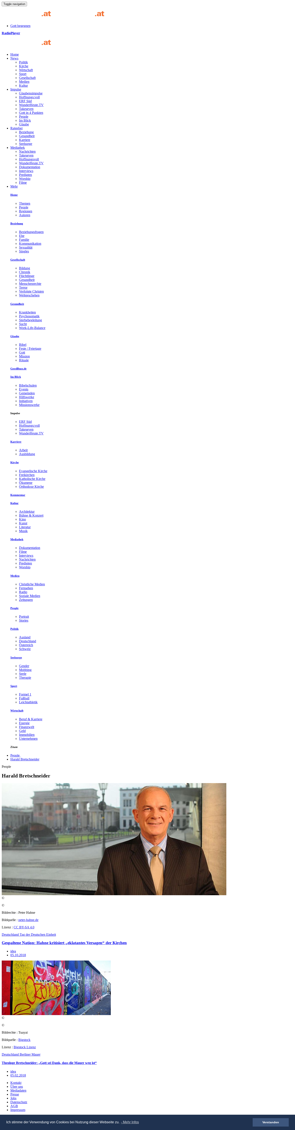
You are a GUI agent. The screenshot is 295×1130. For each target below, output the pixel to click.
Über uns (16, 1086)
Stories (23, 620)
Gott (22, 352)
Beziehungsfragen (31, 232)
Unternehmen (28, 738)
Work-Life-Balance (32, 328)
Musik (23, 531)
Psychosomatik (29, 316)
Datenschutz (18, 1102)
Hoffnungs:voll (29, 97)
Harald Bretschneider (24, 759)
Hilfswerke (26, 397)
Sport (22, 74)
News (14, 58)
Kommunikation (30, 243)
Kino (22, 519)
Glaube (24, 124)
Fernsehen (26, 588)
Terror (23, 287)
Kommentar (17, 495)
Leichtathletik (28, 702)
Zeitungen (26, 600)
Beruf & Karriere (30, 719)
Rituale (24, 360)
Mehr (14, 186)
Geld (22, 731)
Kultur (23, 85)
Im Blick (25, 120)
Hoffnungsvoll (29, 159)
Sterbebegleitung (30, 320)
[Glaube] (28, 47)
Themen (24, 203)
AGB (14, 1106)
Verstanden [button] (270, 1122)
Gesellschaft (27, 78)
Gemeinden (27, 393)
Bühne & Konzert (31, 515)
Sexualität (25, 247)
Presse (14, 1094)
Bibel (22, 344)
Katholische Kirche (32, 479)
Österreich (26, 645)
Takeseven (26, 109)
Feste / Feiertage (30, 348)
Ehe (21, 236)
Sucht (23, 324)
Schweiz (25, 649)
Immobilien (27, 735)
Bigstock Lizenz (25, 1047)
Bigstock (24, 1040)
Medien (24, 81)
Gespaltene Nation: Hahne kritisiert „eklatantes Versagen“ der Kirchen (64, 942)
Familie (24, 239)
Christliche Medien (32, 584)
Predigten (25, 175)
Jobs (13, 1098)
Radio (23, 592)
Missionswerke (29, 405)
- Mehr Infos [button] (130, 1122)
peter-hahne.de (28, 920)
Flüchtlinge (26, 276)
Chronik (24, 272)
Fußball (24, 698)
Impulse (15, 89)
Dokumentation (29, 167)
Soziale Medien (29, 596)
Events (23, 389)
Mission (24, 356)
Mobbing (25, 670)
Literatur (25, 527)
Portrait (24, 616)
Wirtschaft (26, 70)
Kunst (23, 523)
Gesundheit (27, 136)
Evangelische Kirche (33, 471)
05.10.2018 (18, 955)
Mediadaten (18, 1090)
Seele (22, 673)
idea (13, 951)
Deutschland (27, 641)
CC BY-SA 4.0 (24, 927)
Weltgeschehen (29, 295)
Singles (24, 251)
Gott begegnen (20, 26)
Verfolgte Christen (31, 291)
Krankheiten (27, 312)
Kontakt (15, 1083)
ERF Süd (25, 101)
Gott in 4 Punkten (31, 112)
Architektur (27, 511)
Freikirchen (27, 475)
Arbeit (23, 450)
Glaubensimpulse (31, 93)
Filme (23, 182)
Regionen (25, 211)
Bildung (24, 268)
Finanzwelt (26, 727)
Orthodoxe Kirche (31, 486)
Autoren (24, 215)
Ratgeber (16, 128)
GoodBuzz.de (18, 368)
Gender (24, 666)
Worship (24, 178)
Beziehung (26, 132)
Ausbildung (27, 454)
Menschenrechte (30, 283)
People (23, 116)
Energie (24, 723)
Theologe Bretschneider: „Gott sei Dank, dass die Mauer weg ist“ (49, 1063)
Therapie (25, 677)
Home (14, 54)
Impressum (17, 1110)
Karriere (24, 140)
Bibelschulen (28, 385)
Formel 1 (25, 694)
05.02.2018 (18, 1075)
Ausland (24, 637)
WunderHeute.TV (31, 105)
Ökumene (25, 482)
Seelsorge (25, 144)
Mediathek (17, 147)
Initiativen (26, 401)
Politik (23, 62)
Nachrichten (27, 151)
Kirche (23, 66)
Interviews (26, 171)
